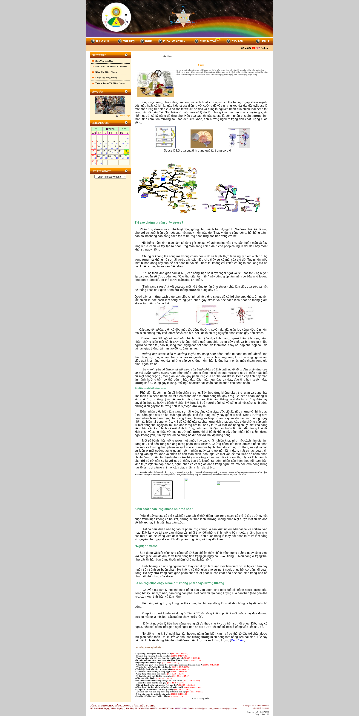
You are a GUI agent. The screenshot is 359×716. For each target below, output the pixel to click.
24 (99, 157)
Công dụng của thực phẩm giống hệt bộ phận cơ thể (160, 687)
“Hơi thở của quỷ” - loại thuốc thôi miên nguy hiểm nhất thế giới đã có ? (169, 665)
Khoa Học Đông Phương (106, 72)
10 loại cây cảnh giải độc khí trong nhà (154, 676)
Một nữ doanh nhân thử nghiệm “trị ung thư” (157, 685)
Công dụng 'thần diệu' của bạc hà (151, 674)
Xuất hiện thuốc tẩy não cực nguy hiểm (154, 669)
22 (127, 152)
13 (115, 147)
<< (96, 129)
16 (94, 152)
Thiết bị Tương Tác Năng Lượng (110, 83)
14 (121, 147)
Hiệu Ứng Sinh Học (104, 61)
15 (127, 147)
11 (105, 147)
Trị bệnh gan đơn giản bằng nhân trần (153, 653)
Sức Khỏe (167, 56)
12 (110, 147)
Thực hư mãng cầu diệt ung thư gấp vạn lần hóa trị (159, 658)
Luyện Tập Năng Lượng (106, 78)
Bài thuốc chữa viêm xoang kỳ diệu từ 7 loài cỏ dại (159, 680)
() (237, 640)
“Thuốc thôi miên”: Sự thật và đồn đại (154, 667)
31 (99, 162)
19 (110, 152)
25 (105, 157)
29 (127, 157)
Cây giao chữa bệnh (145, 678)
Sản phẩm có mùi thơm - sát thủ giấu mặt (155, 689)
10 (99, 147)
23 (94, 157)
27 (115, 157)
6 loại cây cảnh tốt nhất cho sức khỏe (153, 694)
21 (121, 152)
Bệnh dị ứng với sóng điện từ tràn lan (153, 656)
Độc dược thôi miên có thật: (149, 662)
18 (105, 152)
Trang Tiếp (204, 698)
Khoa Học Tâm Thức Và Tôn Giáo (111, 66)
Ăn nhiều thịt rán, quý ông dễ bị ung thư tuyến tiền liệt (161, 692)
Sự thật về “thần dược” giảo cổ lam (152, 696)
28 (121, 157)
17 (99, 152)
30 (94, 162)
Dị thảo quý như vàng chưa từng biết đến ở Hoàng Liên (161, 660)
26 (110, 157)
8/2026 (110, 129)
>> (125, 129)
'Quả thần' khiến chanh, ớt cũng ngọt (153, 671)
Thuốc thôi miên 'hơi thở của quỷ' (151, 683)
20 (115, 152)
